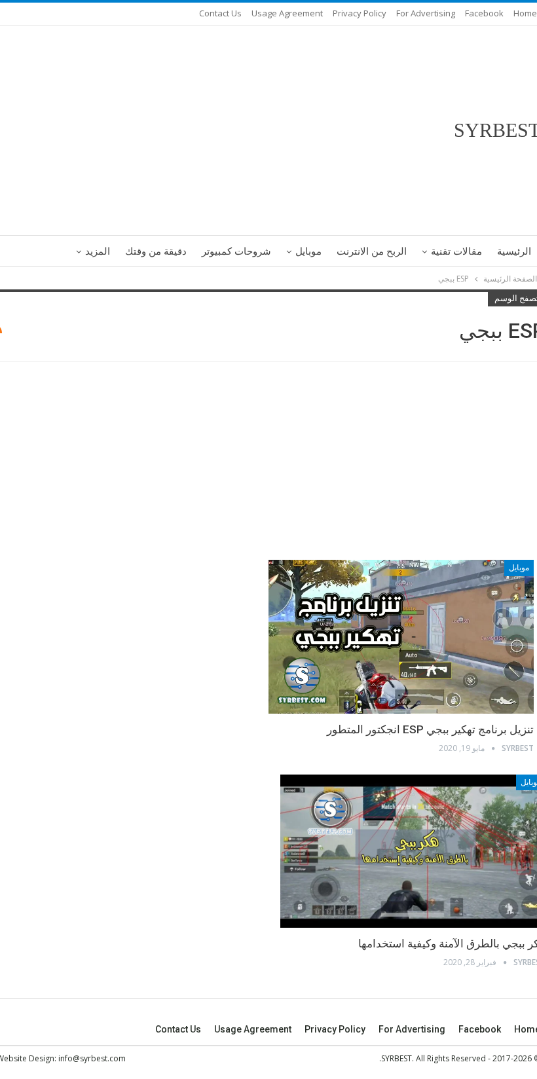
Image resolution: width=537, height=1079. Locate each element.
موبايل (308, 251)
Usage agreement (287, 13)
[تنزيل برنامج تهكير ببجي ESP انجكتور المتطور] (401, 637)
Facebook (484, 13)
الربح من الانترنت (372, 251)
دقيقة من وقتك (156, 251)
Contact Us (220, 13)
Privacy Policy (359, 13)
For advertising (425, 13)
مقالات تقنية (456, 251)
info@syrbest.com (92, 1058)
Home (525, 13)
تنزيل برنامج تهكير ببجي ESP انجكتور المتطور (430, 729)
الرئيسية (514, 251)
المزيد (97, 251)
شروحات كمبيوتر (236, 251)
